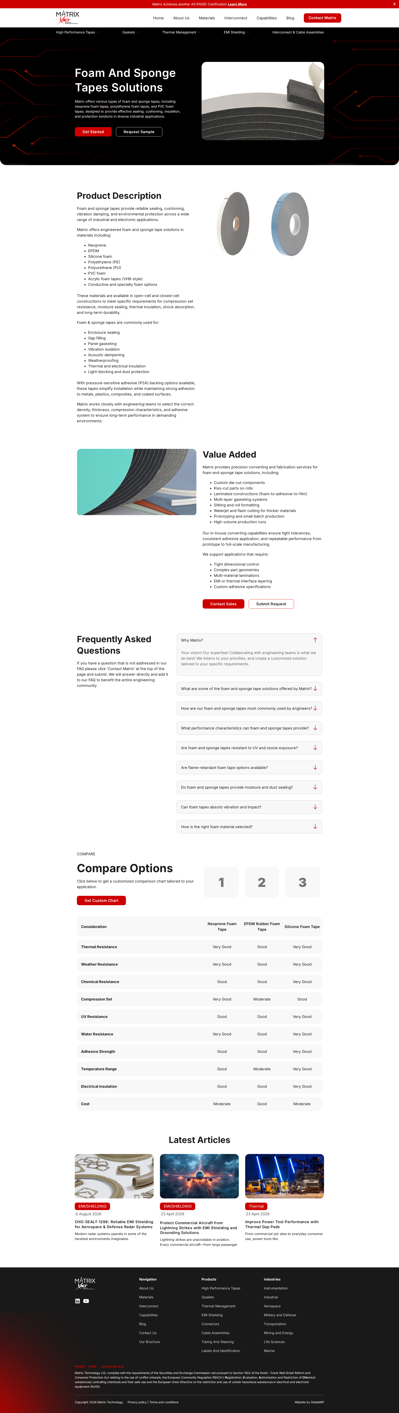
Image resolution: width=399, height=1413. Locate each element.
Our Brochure (149, 1342)
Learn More (237, 4)
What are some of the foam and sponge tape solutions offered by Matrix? (246, 688)
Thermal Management (179, 32)
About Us (181, 18)
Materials (207, 18)
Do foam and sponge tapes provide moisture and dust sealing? (237, 787)
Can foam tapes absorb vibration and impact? (221, 807)
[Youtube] (86, 1301)
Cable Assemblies (215, 1333)
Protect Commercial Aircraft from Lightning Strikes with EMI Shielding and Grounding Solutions (198, 1228)
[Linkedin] (77, 1301)
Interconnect (235, 18)
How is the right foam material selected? (216, 827)
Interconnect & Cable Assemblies (298, 32)
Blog (290, 18)
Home (158, 18)
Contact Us (147, 1333)
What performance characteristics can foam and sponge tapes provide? (245, 728)
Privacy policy (137, 1402)
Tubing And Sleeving (218, 1342)
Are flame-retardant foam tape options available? (224, 767)
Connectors (210, 1324)
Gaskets (128, 32)
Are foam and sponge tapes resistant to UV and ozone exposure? (239, 748)
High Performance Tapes (75, 32)
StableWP (317, 1402)
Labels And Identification (221, 1351)
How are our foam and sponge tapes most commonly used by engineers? (246, 708)
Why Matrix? (192, 640)
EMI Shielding (234, 32)
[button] (249, 640)
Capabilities (267, 18)
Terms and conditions (164, 1402)
